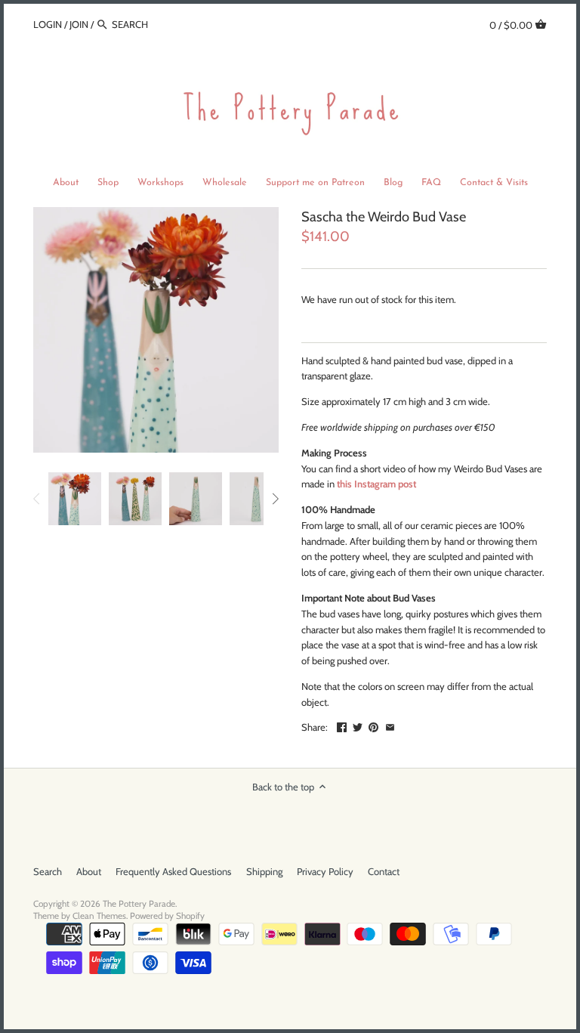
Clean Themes (99, 916)
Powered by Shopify (167, 916)
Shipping (264, 871)
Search (47, 871)
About (88, 871)
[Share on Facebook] (342, 725)
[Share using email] (390, 725)
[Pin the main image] (373, 725)
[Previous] (37, 498)
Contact (384, 871)
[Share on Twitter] (357, 725)
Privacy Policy (325, 871)
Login (47, 24)
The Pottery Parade (139, 903)
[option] (74, 498)
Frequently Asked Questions (173, 871)
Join (78, 24)
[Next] (275, 498)
